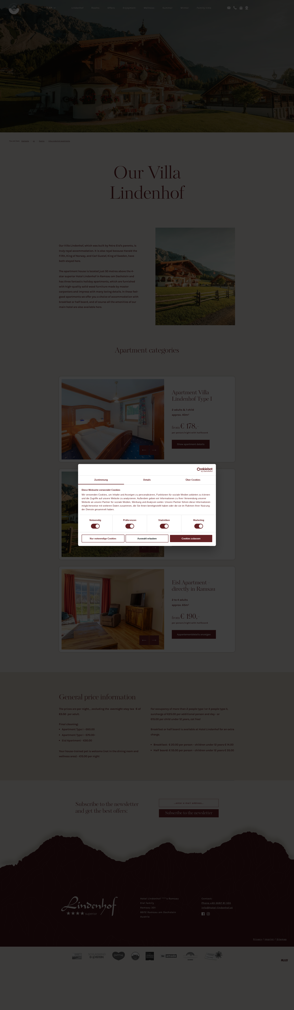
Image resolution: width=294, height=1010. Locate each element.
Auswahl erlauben (147, 538)
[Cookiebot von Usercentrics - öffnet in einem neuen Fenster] (199, 469)
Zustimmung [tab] (101, 479)
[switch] (129, 526)
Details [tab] (147, 479)
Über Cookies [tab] (193, 479)
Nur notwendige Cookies (103, 538)
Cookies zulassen (191, 538)
